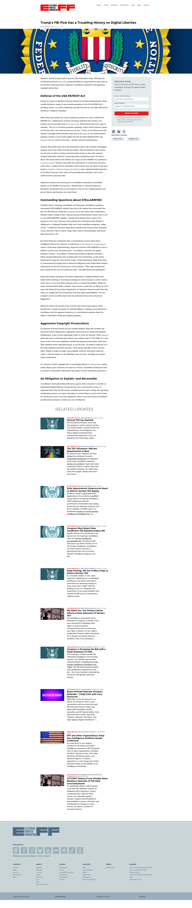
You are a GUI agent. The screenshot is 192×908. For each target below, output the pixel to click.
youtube (48, 850)
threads (80, 850)
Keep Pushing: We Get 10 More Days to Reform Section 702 (87, 571)
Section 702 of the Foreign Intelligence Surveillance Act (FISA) (82, 664)
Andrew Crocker (87, 775)
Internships (39, 877)
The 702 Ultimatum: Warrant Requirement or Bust (82, 449)
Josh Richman (86, 486)
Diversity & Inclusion (42, 884)
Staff (37, 882)
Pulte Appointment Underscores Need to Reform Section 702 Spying (87, 489)
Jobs (37, 879)
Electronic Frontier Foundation (57, 8)
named (104, 335)
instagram (32, 850)
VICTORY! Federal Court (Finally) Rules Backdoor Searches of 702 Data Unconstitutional (87, 781)
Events (85, 872)
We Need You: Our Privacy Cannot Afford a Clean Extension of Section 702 (86, 613)
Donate (146, 5)
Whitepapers (87, 877)
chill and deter (95, 364)
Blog (84, 867)
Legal (14, 870)
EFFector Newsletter (89, 879)
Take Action (124, 5)
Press (14, 877)
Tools (133, 5)
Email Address (119, 103)
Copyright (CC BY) (21, 897)
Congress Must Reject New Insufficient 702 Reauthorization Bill (86, 529)
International (63, 877)
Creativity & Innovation (66, 872)
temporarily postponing (76, 459)
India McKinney (86, 418)
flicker (56, 850)
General (15, 867)
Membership (17, 874)
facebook (24, 850)
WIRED (43, 228)
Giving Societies (134, 872)
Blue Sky (40, 850)
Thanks (142, 897)
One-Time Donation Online (138, 870)
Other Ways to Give (135, 879)
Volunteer (39, 870)
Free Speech (63, 867)
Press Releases (87, 870)
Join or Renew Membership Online (140, 867)
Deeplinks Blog (73, 418)
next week (62, 82)
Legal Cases (86, 874)
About (99, 5)
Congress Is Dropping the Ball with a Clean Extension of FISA (86, 650)
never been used (72, 124)
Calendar (39, 867)
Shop (139, 5)
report (85, 134)
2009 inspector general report (93, 244)
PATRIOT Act (133, 139)
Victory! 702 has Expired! (80, 420)
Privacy (61, 870)
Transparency (63, 874)
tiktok (72, 850)
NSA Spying (117, 139)
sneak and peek (48, 163)
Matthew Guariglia (88, 446)
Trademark (60, 897)
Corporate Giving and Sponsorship (140, 874)
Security (15, 872)
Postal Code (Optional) (122, 96)
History (38, 874)
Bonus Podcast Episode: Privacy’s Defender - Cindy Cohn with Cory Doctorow (84, 694)
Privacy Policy (103, 897)
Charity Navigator (43, 856)
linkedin (64, 850)
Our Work (114, 5)
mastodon (16, 850)
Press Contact (110, 867)
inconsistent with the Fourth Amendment (63, 169)
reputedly (71, 212)
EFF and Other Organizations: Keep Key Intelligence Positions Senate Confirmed (85, 738)
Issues (106, 5)
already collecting (47, 140)
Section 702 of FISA (75, 464)
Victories (39, 872)
